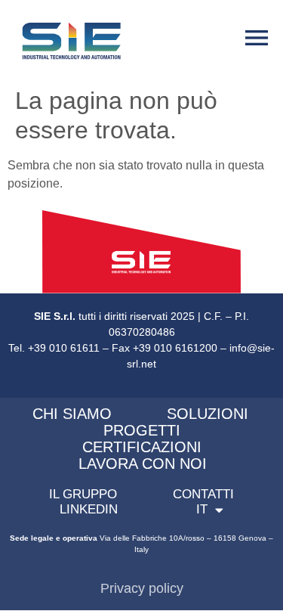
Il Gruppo (83, 494)
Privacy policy (141, 588)
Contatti (203, 494)
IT (202, 509)
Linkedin (89, 509)
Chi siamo (72, 413)
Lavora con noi (142, 463)
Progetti (141, 430)
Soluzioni (207, 413)
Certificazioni (141, 447)
